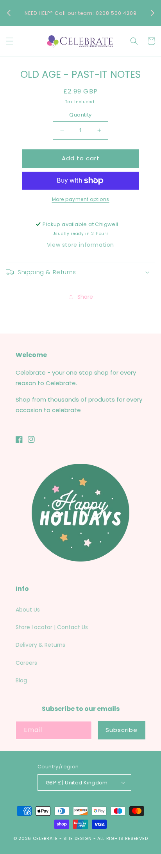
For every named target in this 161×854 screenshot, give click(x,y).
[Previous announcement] (8, 13)
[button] (9, 41)
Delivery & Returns (40, 645)
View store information (80, 245)
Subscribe (122, 730)
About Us (28, 610)
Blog (21, 680)
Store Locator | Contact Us (52, 627)
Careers (26, 663)
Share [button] (85, 297)
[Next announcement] (152, 13)
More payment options (80, 199)
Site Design (77, 838)
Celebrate (45, 838)
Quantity (80, 114)
